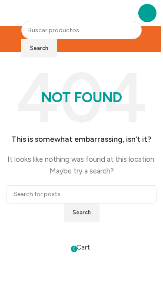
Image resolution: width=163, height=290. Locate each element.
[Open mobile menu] (147, 13)
